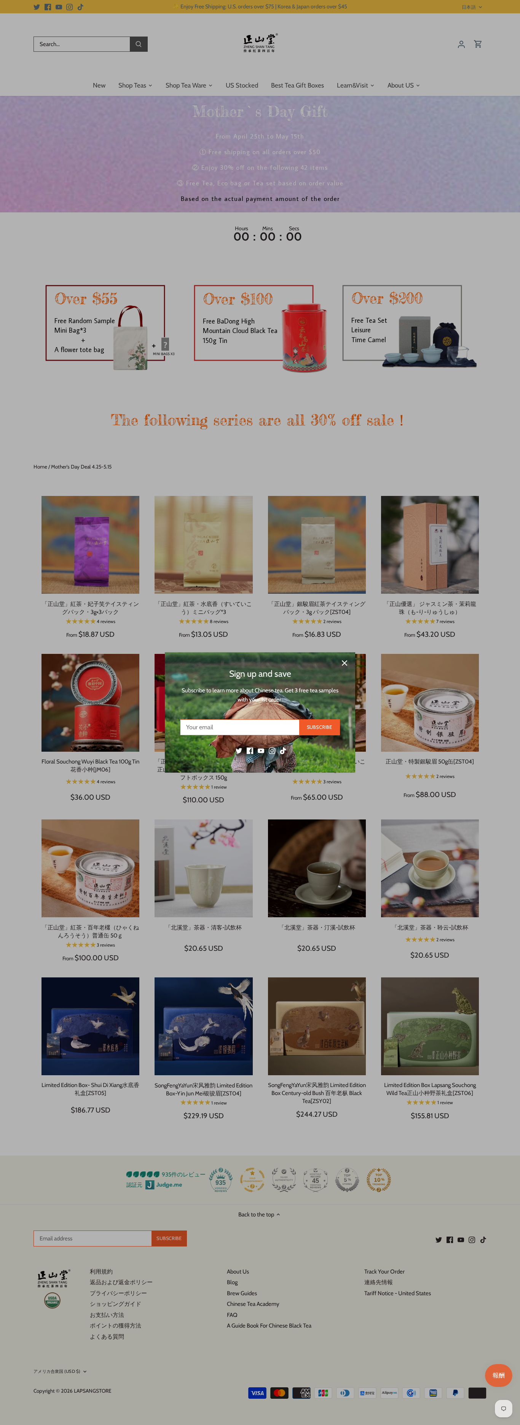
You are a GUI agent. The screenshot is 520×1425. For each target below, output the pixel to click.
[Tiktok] (283, 751)
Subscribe (319, 727)
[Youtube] (261, 751)
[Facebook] (250, 751)
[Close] (344, 663)
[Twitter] (239, 751)
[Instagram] (272, 751)
